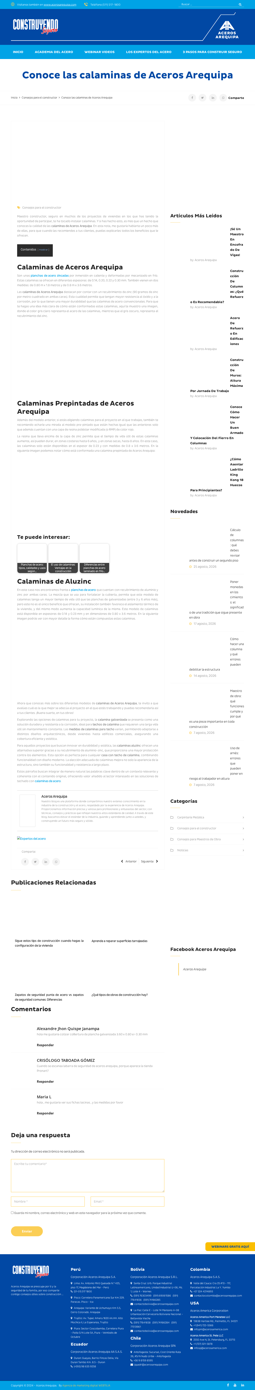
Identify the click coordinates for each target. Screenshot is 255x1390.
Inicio (18, 52)
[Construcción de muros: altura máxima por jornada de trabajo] (200, 372)
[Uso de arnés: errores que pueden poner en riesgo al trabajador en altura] (200, 760)
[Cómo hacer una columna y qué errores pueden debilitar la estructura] (200, 651)
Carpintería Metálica (190, 817)
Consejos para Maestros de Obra (199, 839)
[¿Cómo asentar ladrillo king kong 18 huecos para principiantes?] (200, 472)
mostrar (43, 249)
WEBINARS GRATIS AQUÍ (230, 1246)
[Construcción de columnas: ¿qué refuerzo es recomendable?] (200, 283)
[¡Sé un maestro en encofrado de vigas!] (200, 241)
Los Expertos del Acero (149, 52)
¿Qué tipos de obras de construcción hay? (120, 994)
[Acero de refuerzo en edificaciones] (200, 330)
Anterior (131, 861)
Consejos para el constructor (41, 207)
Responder (45, 1045)
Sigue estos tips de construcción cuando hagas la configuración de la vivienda (49, 943)
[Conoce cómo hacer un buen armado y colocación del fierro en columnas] (200, 419)
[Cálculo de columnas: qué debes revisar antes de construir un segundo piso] (200, 542)
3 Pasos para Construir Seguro (212, 52)
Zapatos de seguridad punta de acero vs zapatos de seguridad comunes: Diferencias (49, 997)
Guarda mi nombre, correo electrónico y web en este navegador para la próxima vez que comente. (80, 1213)
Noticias (182, 850)
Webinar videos (99, 52)
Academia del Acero (54, 52)
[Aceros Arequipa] (27, 810)
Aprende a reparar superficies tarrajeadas (119, 941)
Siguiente (147, 861)
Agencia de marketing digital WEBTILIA (86, 1385)
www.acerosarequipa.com (60, 4)
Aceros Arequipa (54, 796)
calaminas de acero (48, 781)
